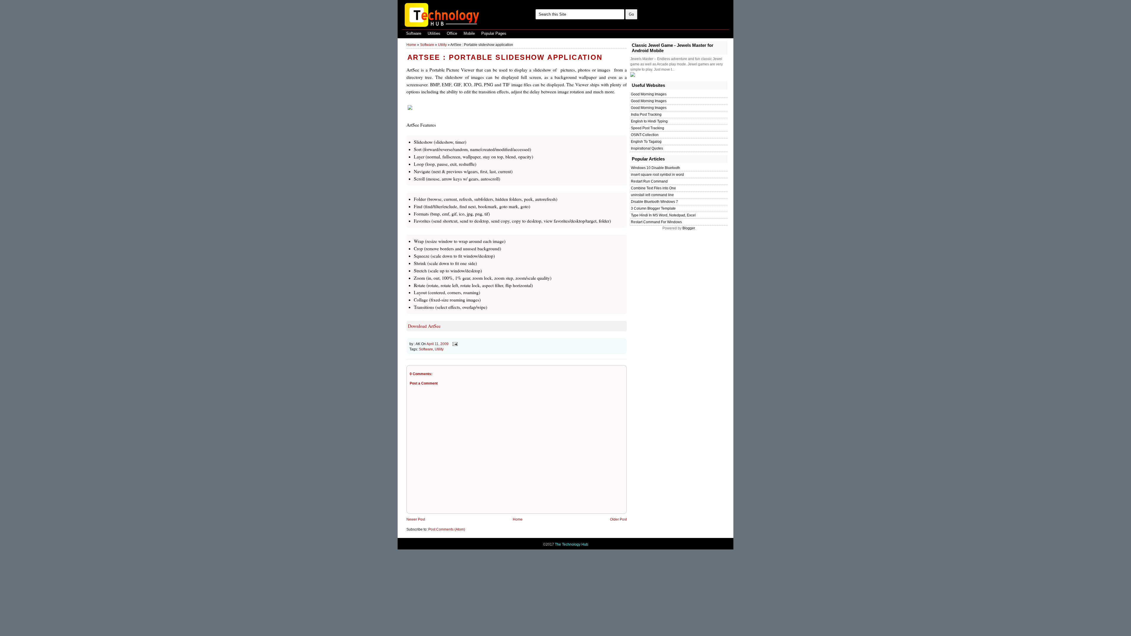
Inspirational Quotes (647, 148)
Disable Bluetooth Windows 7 (654, 202)
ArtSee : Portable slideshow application (505, 57)
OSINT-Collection (645, 135)
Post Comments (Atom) (446, 529)
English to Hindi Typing (649, 121)
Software (413, 33)
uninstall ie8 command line (652, 195)
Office (452, 33)
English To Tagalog (646, 142)
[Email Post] (454, 344)
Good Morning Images (649, 94)
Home (411, 45)
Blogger (688, 228)
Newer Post (415, 519)
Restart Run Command (649, 181)
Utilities (434, 33)
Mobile (469, 33)
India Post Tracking (646, 114)
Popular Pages (493, 33)
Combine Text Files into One (653, 188)
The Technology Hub (571, 544)
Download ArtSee (424, 326)
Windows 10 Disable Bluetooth (655, 168)
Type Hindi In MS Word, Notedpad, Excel (663, 215)
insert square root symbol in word (657, 175)
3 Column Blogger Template (653, 208)
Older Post (618, 519)
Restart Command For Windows (656, 222)
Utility (442, 45)
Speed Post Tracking (647, 128)
